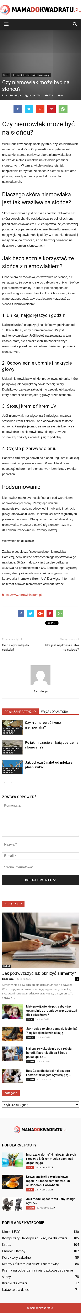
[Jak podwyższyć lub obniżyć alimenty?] (40, 940)
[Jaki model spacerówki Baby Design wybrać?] (12, 1204)
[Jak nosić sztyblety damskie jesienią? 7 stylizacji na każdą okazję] (12, 1034)
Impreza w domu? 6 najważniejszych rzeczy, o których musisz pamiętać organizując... (51, 1159)
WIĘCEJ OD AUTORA (54, 711)
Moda (30, 1037)
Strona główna (10, 119)
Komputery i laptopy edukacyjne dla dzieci (34, 1238)
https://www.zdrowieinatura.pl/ (22, 594)
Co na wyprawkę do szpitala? (15, 647)
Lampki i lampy (13, 1251)
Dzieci (6, 966)
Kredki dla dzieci (14, 1283)
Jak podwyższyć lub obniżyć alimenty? (39, 973)
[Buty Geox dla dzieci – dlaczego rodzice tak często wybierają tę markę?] (12, 1076)
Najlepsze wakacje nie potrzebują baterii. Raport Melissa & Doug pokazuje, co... (49, 1053)
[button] (75, 24)
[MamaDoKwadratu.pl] (40, 10)
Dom (29, 1019)
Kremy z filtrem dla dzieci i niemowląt (11, 730)
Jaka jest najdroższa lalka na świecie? (61, 647)
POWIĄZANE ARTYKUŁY (20, 711)
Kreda (6, 1244)
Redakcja (41, 691)
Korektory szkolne (16, 1257)
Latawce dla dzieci (15, 1289)
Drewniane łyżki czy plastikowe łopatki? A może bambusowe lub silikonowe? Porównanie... (48, 1181)
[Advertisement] (40, 74)
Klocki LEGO (11, 1231)
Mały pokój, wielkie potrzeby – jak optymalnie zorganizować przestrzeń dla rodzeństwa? (51, 1010)
